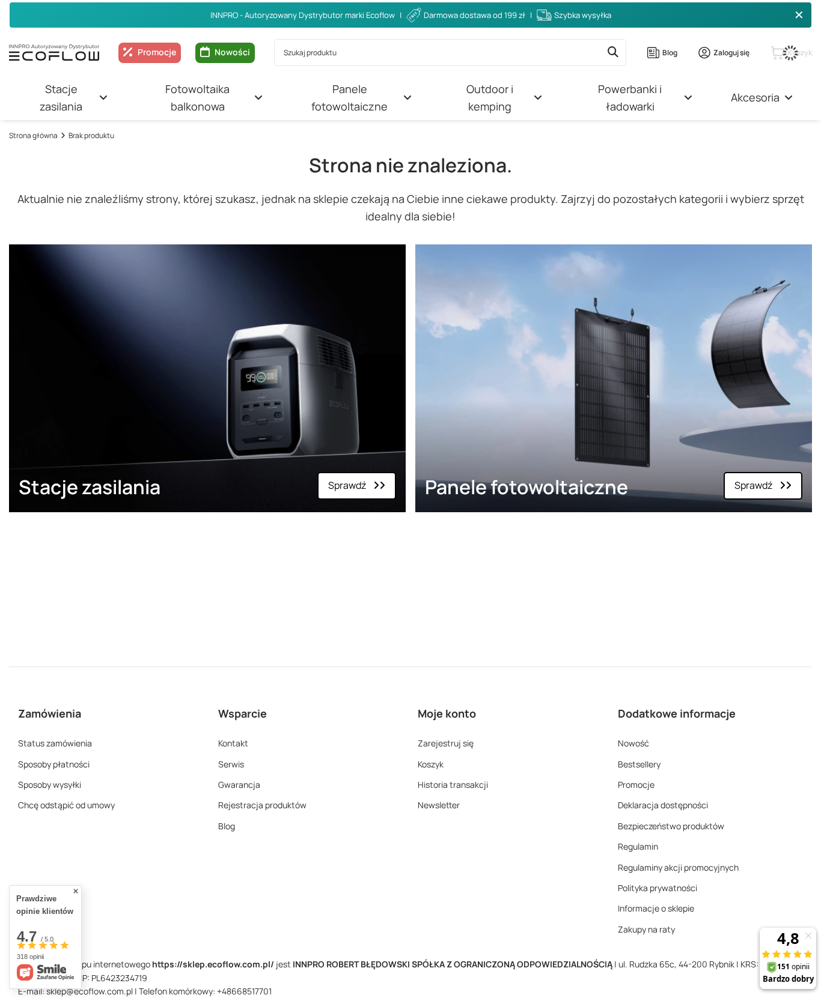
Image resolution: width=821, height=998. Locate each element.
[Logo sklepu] (54, 52)
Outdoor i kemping (489, 97)
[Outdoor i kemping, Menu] (538, 98)
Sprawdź (347, 485)
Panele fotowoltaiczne (349, 97)
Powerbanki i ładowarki (630, 97)
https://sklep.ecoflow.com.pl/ (213, 964)
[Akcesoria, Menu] (788, 98)
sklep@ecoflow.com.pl (89, 991)
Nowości (232, 52)
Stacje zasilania (61, 97)
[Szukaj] (612, 52)
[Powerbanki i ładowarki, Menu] (688, 98)
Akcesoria (755, 97)
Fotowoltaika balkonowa (197, 97)
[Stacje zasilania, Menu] (103, 98)
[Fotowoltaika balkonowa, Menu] (258, 98)
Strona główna (33, 135)
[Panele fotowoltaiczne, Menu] (407, 98)
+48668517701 (244, 991)
